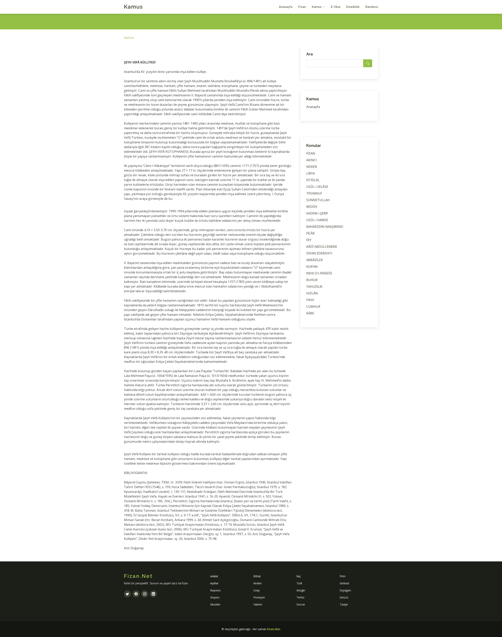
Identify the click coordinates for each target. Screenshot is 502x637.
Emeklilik (352, 7)
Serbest (344, 583)
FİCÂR (310, 233)
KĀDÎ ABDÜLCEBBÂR (321, 246)
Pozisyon (259, 597)
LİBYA (310, 173)
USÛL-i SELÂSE (317, 187)
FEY (308, 240)
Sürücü (344, 597)
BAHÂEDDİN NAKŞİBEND (324, 226)
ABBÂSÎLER (314, 260)
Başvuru (215, 590)
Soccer (300, 604)
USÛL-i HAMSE (317, 220)
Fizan (302, 7)
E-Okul (335, 7)
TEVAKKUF (314, 193)
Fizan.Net (273, 629)
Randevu (371, 7)
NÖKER (311, 167)
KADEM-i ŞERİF (317, 213)
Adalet (214, 576)
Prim (343, 576)
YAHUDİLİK (314, 286)
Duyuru (214, 597)
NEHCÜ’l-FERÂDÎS (319, 273)
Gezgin (300, 590)
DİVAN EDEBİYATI (319, 253)
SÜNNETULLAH (318, 200)
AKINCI (311, 160)
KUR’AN (312, 266)
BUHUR (311, 280)
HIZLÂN (312, 293)
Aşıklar (214, 583)
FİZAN (310, 153)
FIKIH (310, 300)
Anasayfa (285, 7)
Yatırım (257, 604)
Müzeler (215, 604)
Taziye (344, 604)
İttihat (257, 576)
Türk (299, 583)
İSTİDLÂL (313, 180)
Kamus (133, 7)
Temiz (300, 597)
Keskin (257, 583)
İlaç (298, 576)
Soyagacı (345, 590)
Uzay (256, 590)
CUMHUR (313, 306)
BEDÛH (311, 206)
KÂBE (310, 313)
